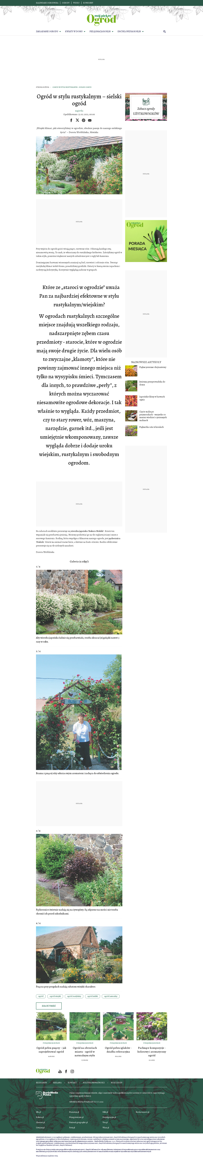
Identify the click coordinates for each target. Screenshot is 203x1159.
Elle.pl (38, 1112)
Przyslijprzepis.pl (109, 1117)
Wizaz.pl (106, 1127)
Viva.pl (105, 1122)
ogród (40, 996)
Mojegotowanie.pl (76, 1117)
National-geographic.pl (78, 1122)
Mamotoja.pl (74, 1112)
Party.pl (72, 1127)
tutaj (56, 1156)
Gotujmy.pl (40, 1127)
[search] (164, 31)
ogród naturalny (110, 996)
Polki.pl (105, 1112)
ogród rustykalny (74, 996)
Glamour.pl (40, 1122)
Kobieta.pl (40, 1117)
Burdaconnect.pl (142, 1112)
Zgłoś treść (49, 1005)
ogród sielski (92, 996)
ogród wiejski (55, 996)
